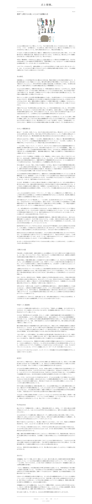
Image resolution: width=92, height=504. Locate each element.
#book (73, 11)
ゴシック (56, 499)
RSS (47, 499)
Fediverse (36, 499)
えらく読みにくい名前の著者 (41, 59)
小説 (51, 499)
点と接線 (46, 4)
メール (42, 499)
